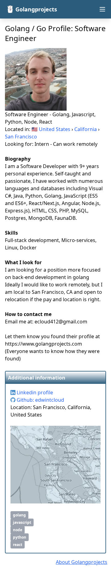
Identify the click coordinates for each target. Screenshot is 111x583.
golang (19, 515)
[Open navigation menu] (102, 9)
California (85, 129)
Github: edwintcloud (39, 399)
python (19, 537)
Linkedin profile (34, 392)
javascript (22, 522)
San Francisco (21, 136)
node (17, 529)
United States (54, 129)
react (17, 544)
